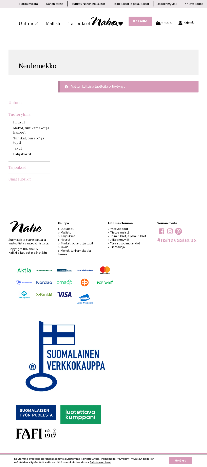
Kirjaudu (189, 22)
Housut (19, 122)
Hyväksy (180, 461)
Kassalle (140, 21)
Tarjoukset (79, 23)
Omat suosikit (19, 179)
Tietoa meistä (28, 3)
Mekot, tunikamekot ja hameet (31, 130)
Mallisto (53, 23)
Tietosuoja (117, 247)
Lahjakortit (22, 154)
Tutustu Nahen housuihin (88, 3)
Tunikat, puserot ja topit (28, 140)
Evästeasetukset (100, 462)
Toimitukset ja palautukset (131, 3)
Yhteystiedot (194, 3)
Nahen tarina (54, 3)
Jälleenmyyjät (167, 3)
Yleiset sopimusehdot (125, 243)
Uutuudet (29, 23)
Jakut (17, 148)
